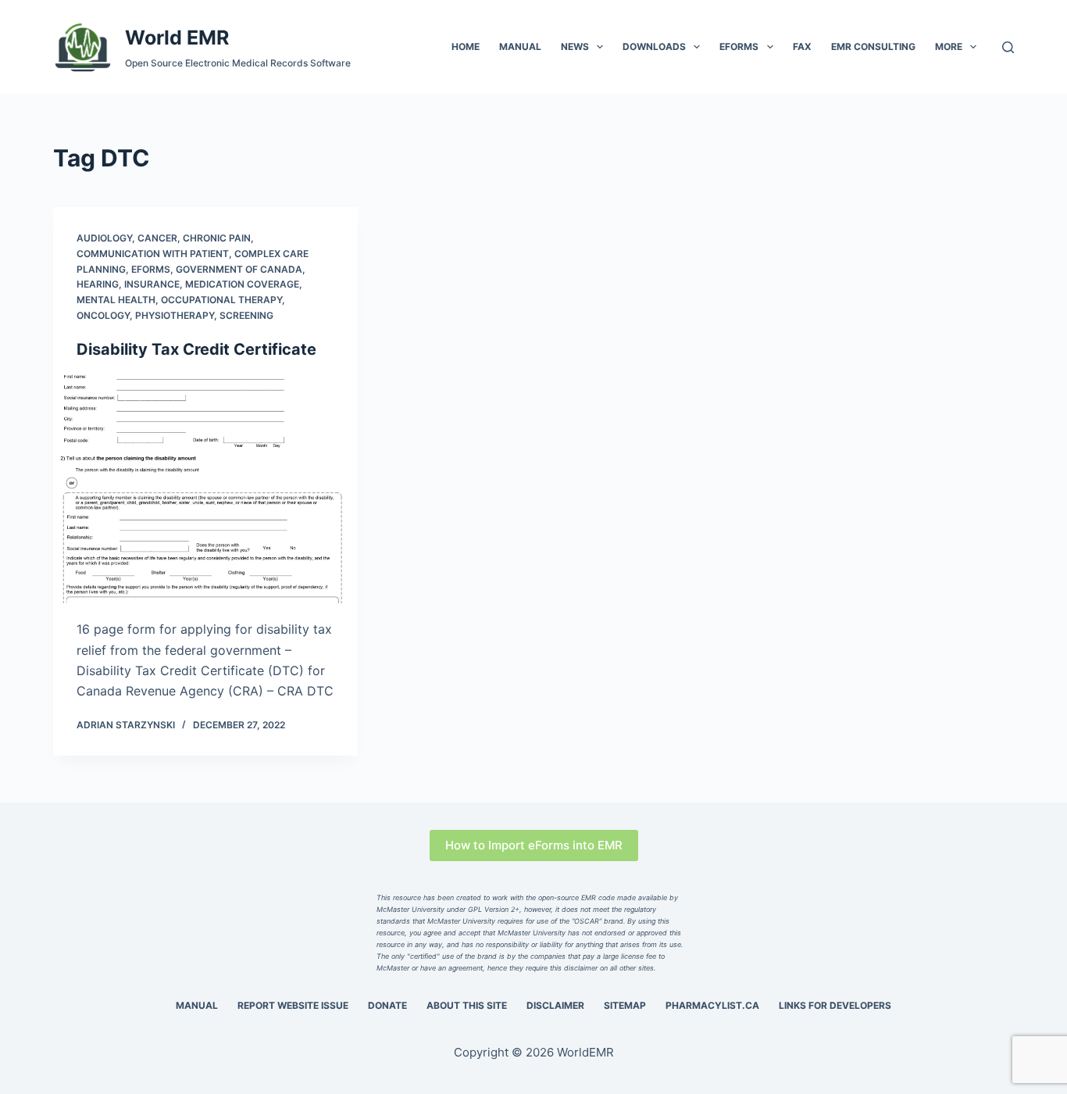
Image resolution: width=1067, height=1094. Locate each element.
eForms (738, 46)
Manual (520, 46)
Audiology (104, 238)
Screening (246, 315)
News (575, 46)
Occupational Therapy (221, 300)
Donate (387, 1005)
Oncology (103, 315)
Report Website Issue (292, 1005)
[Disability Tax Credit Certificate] (205, 489)
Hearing (98, 284)
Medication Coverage (242, 284)
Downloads (654, 46)
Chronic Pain (217, 238)
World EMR (177, 37)
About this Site (466, 1005)
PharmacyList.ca (712, 1005)
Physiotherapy (174, 315)
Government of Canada (239, 269)
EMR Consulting (873, 46)
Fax (802, 46)
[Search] (1008, 47)
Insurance (152, 284)
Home (465, 46)
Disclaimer (555, 1005)
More (948, 46)
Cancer (157, 238)
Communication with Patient (153, 253)
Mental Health (116, 300)
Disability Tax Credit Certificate (196, 349)
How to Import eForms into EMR (534, 845)
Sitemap (625, 1005)
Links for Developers (835, 1005)
